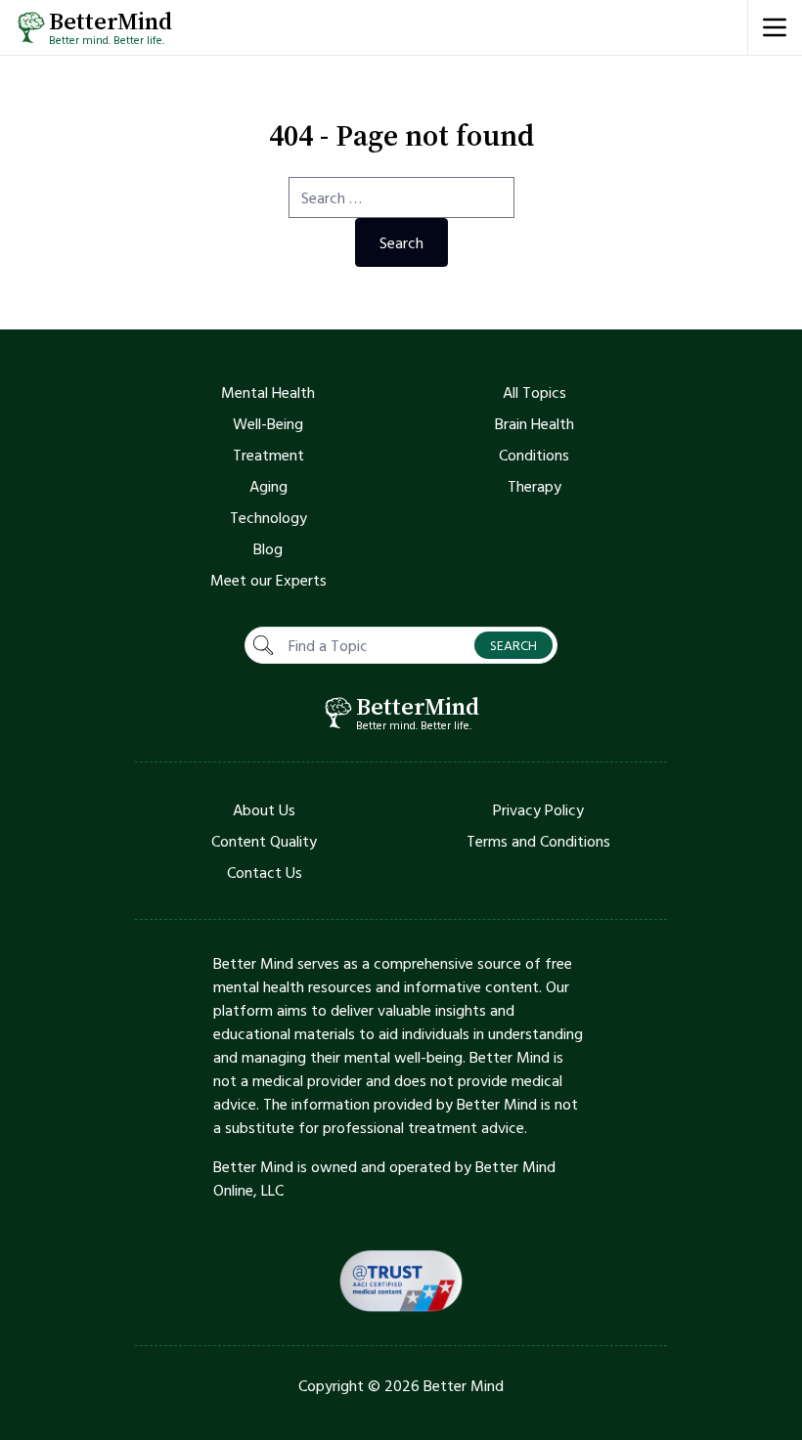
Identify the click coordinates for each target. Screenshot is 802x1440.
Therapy (534, 486)
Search (401, 242)
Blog (268, 548)
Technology (268, 517)
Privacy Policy (538, 809)
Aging (268, 486)
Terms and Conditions (538, 840)
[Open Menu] (774, 27)
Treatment (268, 454)
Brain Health (534, 423)
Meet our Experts (268, 579)
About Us (264, 809)
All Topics (534, 392)
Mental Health (268, 392)
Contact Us (264, 872)
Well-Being (268, 423)
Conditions (534, 454)
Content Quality (264, 840)
